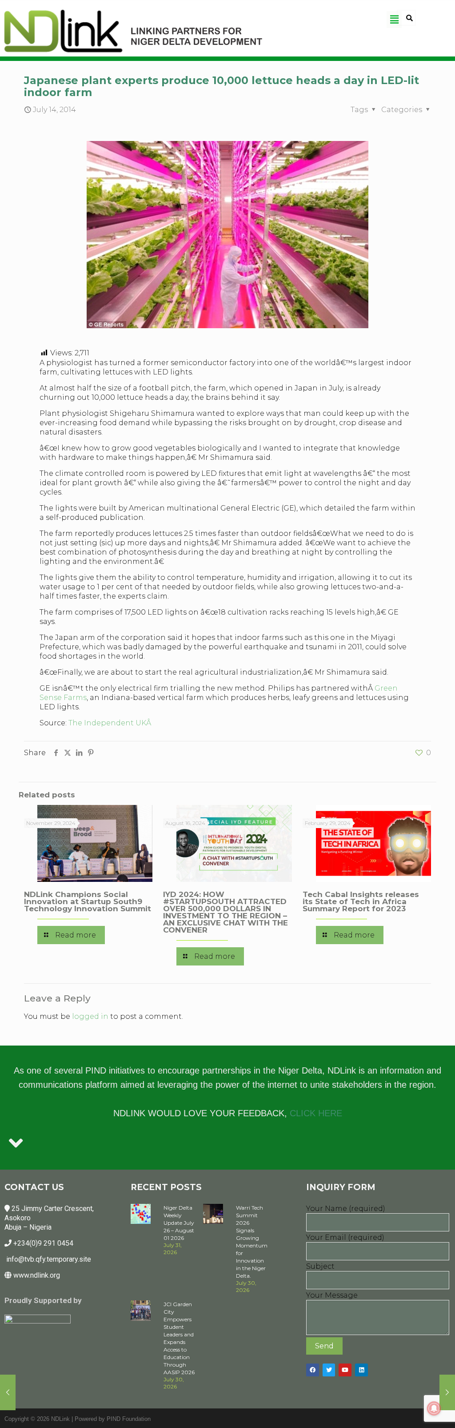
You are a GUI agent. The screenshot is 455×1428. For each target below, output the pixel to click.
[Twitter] (329, 1370)
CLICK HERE (316, 1113)
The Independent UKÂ (110, 723)
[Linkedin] (361, 1370)
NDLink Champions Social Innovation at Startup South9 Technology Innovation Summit (87, 901)
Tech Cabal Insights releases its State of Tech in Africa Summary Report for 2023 (361, 901)
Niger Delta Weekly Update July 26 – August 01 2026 (179, 1222)
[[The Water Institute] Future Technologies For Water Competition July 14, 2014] (447, 1392)
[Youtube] (345, 1370)
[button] (394, 19)
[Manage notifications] (434, 1408)
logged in (90, 1016)
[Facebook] (312, 1370)
